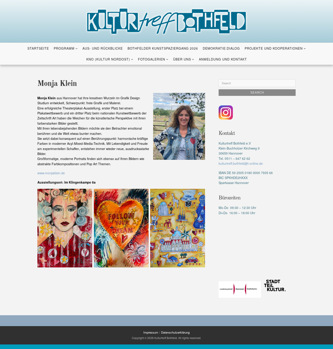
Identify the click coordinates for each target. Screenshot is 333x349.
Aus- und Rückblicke (102, 48)
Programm (64, 48)
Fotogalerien (151, 59)
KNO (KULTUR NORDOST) (108, 59)
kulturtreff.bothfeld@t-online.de (241, 163)
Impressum (150, 332)
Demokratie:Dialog (221, 48)
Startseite (38, 48)
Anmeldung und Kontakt (223, 59)
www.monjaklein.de (51, 173)
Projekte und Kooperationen (274, 48)
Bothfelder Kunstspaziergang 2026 (163, 48)
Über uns (182, 59)
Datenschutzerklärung (175, 332)
